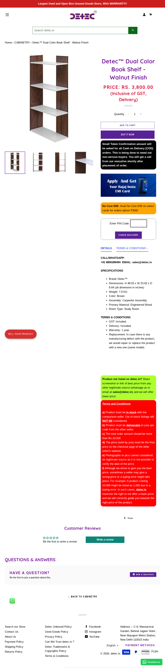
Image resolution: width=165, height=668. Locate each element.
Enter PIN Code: (120, 223)
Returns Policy (14, 651)
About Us (10, 636)
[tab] (106, 249)
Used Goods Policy (56, 631)
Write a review (105, 539)
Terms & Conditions (56, 655)
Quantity (119, 114)
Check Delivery (128, 235)
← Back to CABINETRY (82, 596)
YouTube (93, 636)
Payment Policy (14, 641)
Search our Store (15, 626)
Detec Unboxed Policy (58, 626)
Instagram (94, 631)
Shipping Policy (14, 646)
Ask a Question (144, 574)
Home (8, 42)
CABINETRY (22, 42)
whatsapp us (139, 387)
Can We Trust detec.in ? (59, 641)
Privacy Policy (53, 636)
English (111, 645)
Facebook (94, 626)
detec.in (115, 653)
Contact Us (11, 631)
